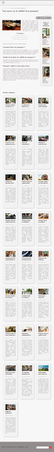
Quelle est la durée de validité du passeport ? (20, 37)
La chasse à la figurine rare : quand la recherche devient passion (46, 61)
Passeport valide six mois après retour (20, 39)
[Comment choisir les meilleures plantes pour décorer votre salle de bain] (27, 291)
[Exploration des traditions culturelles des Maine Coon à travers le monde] (43, 253)
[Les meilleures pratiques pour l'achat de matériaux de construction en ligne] (27, 368)
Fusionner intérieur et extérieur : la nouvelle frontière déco (45, 42)
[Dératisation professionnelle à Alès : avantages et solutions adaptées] (27, 329)
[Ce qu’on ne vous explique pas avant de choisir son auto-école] (10, 138)
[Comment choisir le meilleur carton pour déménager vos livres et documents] (43, 329)
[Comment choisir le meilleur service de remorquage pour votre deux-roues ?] (10, 216)
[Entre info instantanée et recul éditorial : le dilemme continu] (27, 138)
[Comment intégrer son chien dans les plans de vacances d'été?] (43, 177)
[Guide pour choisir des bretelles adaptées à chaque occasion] (10, 368)
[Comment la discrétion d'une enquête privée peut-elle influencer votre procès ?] (10, 177)
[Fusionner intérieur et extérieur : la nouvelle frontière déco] (46, 33)
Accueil (3, 8)
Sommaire (21, 33)
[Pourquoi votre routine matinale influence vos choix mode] (46, 71)
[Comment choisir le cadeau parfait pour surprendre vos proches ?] (27, 177)
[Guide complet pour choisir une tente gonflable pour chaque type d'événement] (43, 368)
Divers (7, 8)
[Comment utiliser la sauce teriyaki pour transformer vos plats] (10, 329)
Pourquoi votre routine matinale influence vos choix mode (45, 80)
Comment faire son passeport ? (20, 35)
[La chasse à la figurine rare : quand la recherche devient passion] (46, 52)
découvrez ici (30, 50)
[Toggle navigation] (3, 2)
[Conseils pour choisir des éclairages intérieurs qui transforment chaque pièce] (43, 291)
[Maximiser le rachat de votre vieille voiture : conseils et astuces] (43, 138)
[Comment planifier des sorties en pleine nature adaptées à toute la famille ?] (10, 291)
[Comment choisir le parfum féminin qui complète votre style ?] (10, 253)
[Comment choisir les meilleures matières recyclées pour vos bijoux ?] (27, 216)
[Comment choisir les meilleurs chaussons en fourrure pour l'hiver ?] (43, 216)
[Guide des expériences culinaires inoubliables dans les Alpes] (10, 407)
